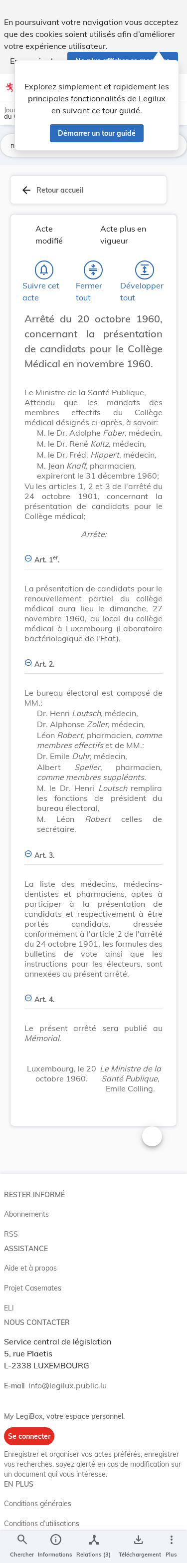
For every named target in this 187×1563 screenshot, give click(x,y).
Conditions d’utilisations (41, 1523)
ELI (9, 1307)
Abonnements (26, 1214)
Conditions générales (37, 1503)
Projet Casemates (32, 1288)
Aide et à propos (30, 1268)
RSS (11, 1234)
